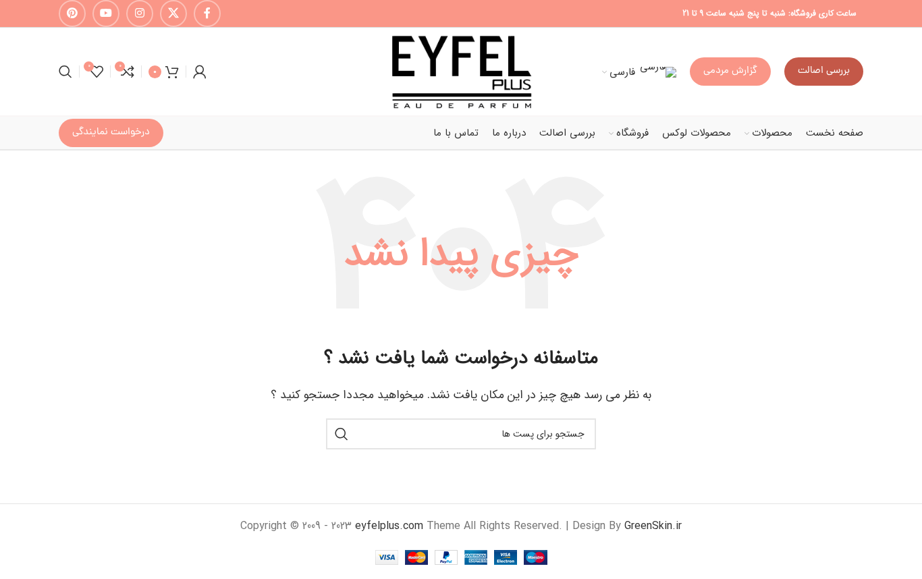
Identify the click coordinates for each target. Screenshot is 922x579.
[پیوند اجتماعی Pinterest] (72, 13)
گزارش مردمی (730, 71)
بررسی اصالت (824, 71)
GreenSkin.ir (653, 526)
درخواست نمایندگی (111, 132)
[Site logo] (461, 71)
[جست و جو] (65, 71)
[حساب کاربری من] (199, 71)
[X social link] (173, 13)
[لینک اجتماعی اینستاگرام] (139, 13)
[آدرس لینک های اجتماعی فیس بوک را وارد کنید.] (207, 13)
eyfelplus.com (389, 526)
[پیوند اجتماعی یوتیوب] (105, 13)
